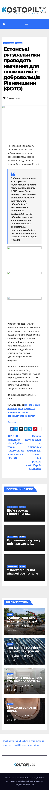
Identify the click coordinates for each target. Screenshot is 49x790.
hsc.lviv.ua (25, 741)
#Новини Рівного (14, 98)
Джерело (11, 422)
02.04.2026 (14, 686)
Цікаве (10, 614)
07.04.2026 (14, 626)
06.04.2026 (14, 656)
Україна (19, 43)
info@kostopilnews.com (24, 785)
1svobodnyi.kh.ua (11, 741)
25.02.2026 (14, 716)
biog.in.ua (7, 745)
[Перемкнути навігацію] (27, 23)
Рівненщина (9, 43)
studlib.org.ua (37, 741)
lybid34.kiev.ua (20, 745)
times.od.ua (33, 745)
